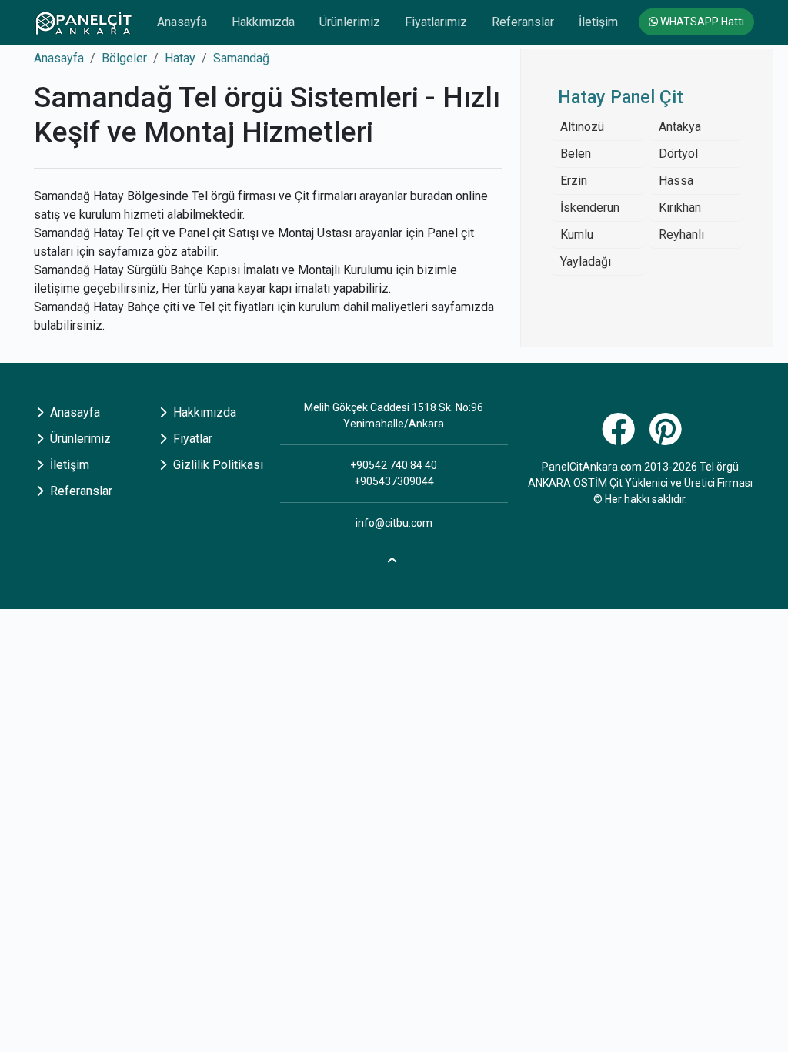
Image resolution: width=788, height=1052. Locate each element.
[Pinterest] (667, 437)
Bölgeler (124, 58)
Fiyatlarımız (436, 22)
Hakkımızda (263, 22)
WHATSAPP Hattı (701, 21)
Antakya (680, 126)
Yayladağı (585, 261)
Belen (575, 153)
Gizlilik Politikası (216, 464)
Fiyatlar (191, 438)
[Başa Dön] (394, 558)
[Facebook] (620, 437)
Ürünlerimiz (349, 22)
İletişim (598, 22)
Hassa (676, 180)
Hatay (180, 58)
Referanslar (523, 22)
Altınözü (582, 126)
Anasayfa (182, 22)
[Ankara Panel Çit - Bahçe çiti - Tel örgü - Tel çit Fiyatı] (83, 22)
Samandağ (241, 58)
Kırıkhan (680, 207)
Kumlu (576, 234)
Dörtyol (678, 153)
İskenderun (589, 207)
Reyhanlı (681, 234)
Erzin (573, 180)
